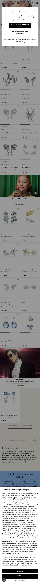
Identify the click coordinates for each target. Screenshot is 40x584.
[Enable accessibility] (4, 580)
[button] (35, 9)
